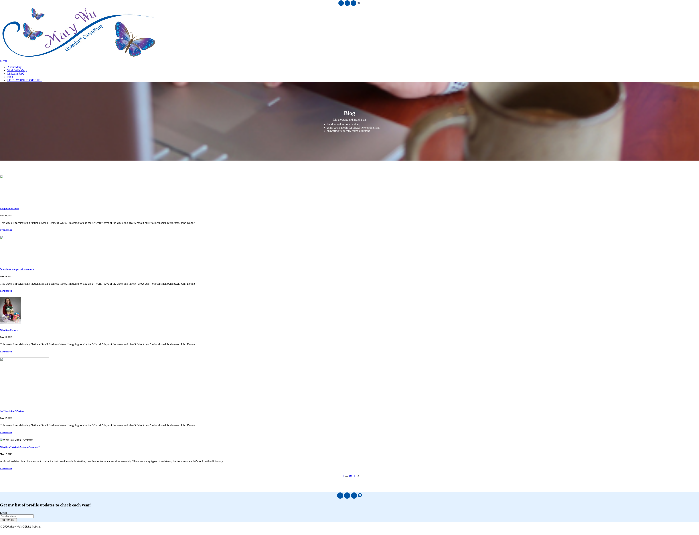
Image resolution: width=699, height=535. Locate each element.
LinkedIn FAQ (15, 73)
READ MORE (6, 230)
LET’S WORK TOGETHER (24, 80)
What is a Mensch (9, 330)
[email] (359, 3)
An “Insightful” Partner (12, 411)
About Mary (14, 67)
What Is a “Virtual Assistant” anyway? (20, 447)
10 (350, 475)
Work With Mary (17, 70)
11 (353, 475)
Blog (10, 76)
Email (3, 512)
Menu (3, 60)
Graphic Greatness (9, 208)
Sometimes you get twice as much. (17, 269)
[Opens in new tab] (341, 3)
